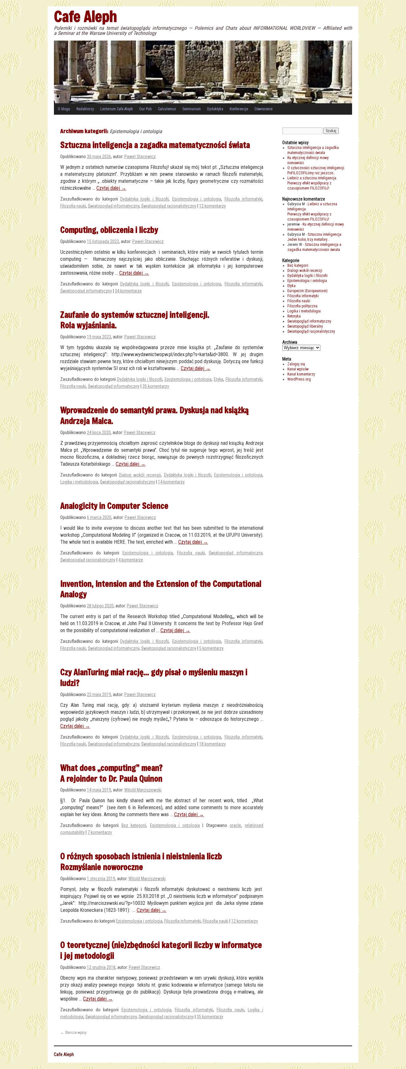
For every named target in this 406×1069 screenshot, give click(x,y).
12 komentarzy (212, 205)
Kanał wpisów (298, 369)
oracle (235, 825)
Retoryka (294, 316)
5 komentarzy (211, 648)
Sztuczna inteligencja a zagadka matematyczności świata (155, 144)
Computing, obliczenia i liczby (109, 229)
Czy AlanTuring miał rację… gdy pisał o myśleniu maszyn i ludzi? (153, 677)
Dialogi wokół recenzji (140, 474)
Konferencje (239, 109)
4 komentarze (130, 559)
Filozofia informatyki (243, 199)
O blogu (64, 109)
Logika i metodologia (79, 481)
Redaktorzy (85, 109)
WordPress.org (299, 379)
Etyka (218, 379)
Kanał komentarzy (301, 374)
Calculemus (167, 109)
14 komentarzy (171, 481)
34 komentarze (128, 290)
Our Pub (145, 109)
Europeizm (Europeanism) (307, 291)
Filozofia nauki (73, 205)
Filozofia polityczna (302, 306)
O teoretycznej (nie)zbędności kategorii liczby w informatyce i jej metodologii (161, 950)
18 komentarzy (212, 743)
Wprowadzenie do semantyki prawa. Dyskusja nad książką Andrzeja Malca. (154, 415)
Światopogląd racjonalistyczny (168, 205)
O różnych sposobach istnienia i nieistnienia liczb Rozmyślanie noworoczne (141, 861)
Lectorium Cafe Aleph (116, 109)
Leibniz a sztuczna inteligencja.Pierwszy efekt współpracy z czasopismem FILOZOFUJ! (312, 183)
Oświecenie (263, 109)
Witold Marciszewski (142, 789)
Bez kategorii (134, 825)
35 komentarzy (155, 386)
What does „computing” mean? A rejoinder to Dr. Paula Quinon (111, 773)
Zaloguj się (296, 364)
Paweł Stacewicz (140, 156)
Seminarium (191, 109)
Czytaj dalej (111, 188)
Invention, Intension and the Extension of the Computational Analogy (160, 589)
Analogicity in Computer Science (114, 505)
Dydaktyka (215, 109)
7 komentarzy (100, 832)
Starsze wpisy (73, 1032)
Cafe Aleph (85, 16)
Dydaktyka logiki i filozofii (144, 199)
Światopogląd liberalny (305, 326)
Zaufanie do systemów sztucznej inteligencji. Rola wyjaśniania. (134, 320)
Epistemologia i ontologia (196, 199)
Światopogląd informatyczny (113, 205)
